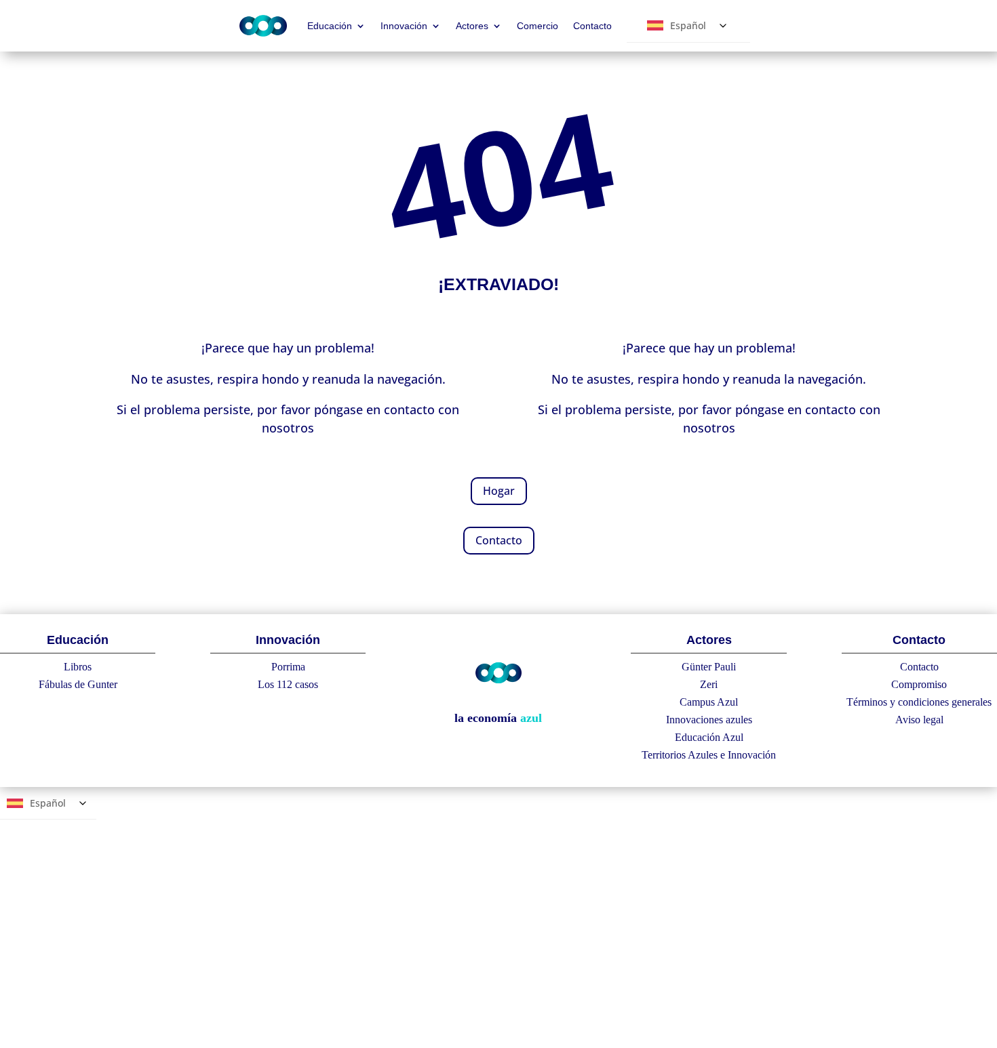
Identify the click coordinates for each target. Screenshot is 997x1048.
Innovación (403, 25)
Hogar (499, 490)
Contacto (592, 25)
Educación (329, 25)
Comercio (537, 25)
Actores (472, 25)
